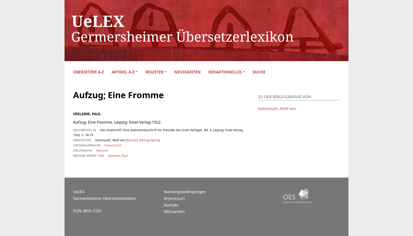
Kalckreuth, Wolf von (277, 108)
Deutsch (102, 150)
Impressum (174, 198)
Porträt (132, 140)
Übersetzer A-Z (88, 72)
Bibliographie (148, 140)
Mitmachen (174, 211)
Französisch (113, 145)
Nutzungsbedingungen (185, 191)
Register (154, 72)
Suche (259, 72)
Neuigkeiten (187, 72)
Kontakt (171, 205)
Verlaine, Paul (118, 156)
